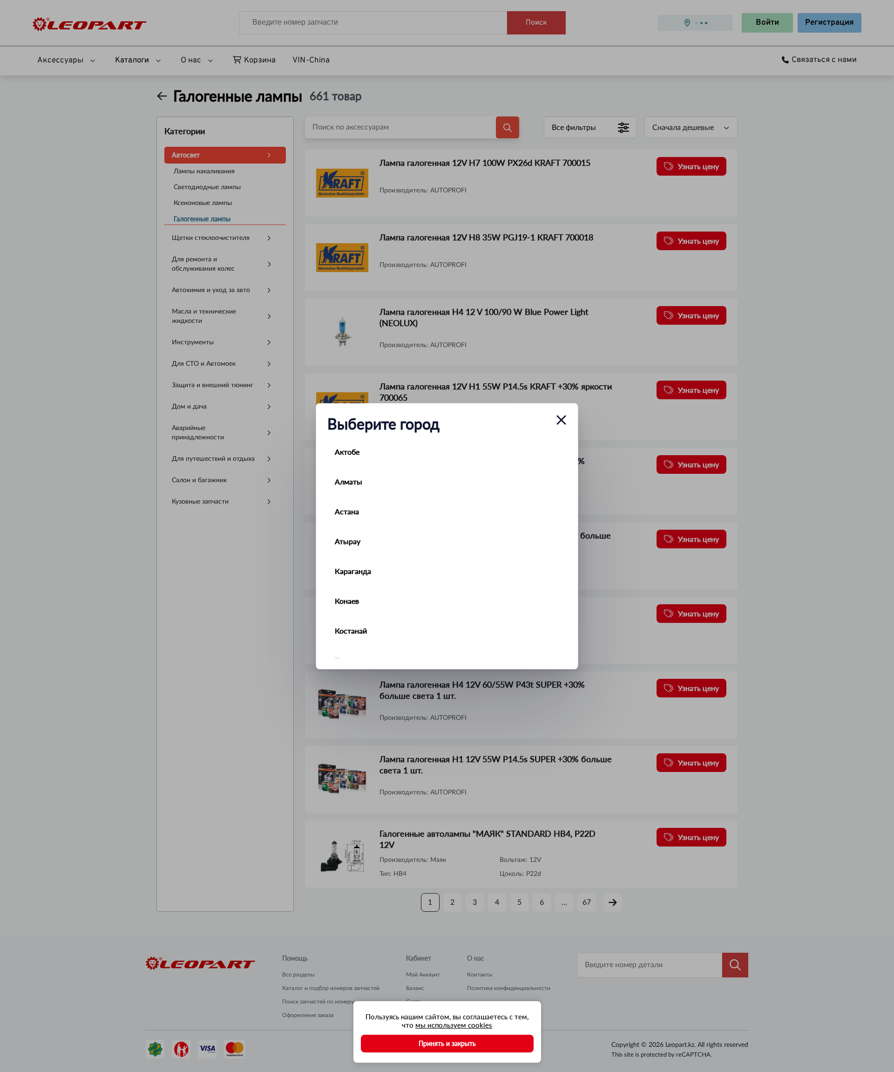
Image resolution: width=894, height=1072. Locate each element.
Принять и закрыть (447, 1043)
